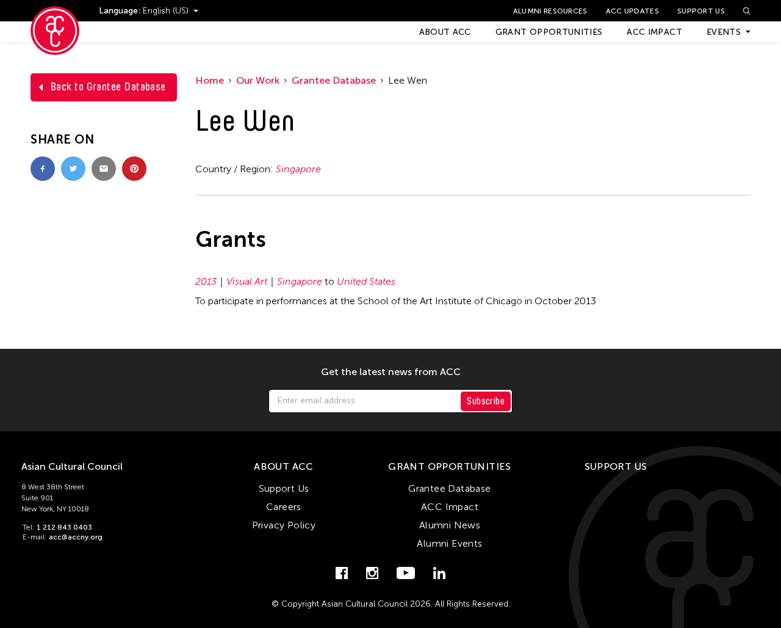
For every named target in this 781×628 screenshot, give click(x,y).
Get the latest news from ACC (391, 372)
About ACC (445, 32)
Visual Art (246, 281)
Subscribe (486, 401)
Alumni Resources (550, 11)
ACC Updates (632, 11)
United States (366, 281)
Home (209, 80)
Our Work (257, 80)
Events (724, 32)
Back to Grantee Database (108, 86)
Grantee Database (334, 80)
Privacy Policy (284, 525)
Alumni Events (449, 543)
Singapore (298, 169)
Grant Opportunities (549, 32)
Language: (121, 10)
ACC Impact (654, 32)
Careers (283, 507)
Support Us (701, 11)
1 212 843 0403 (64, 527)
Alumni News (449, 525)
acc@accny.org (76, 537)
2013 (206, 281)
